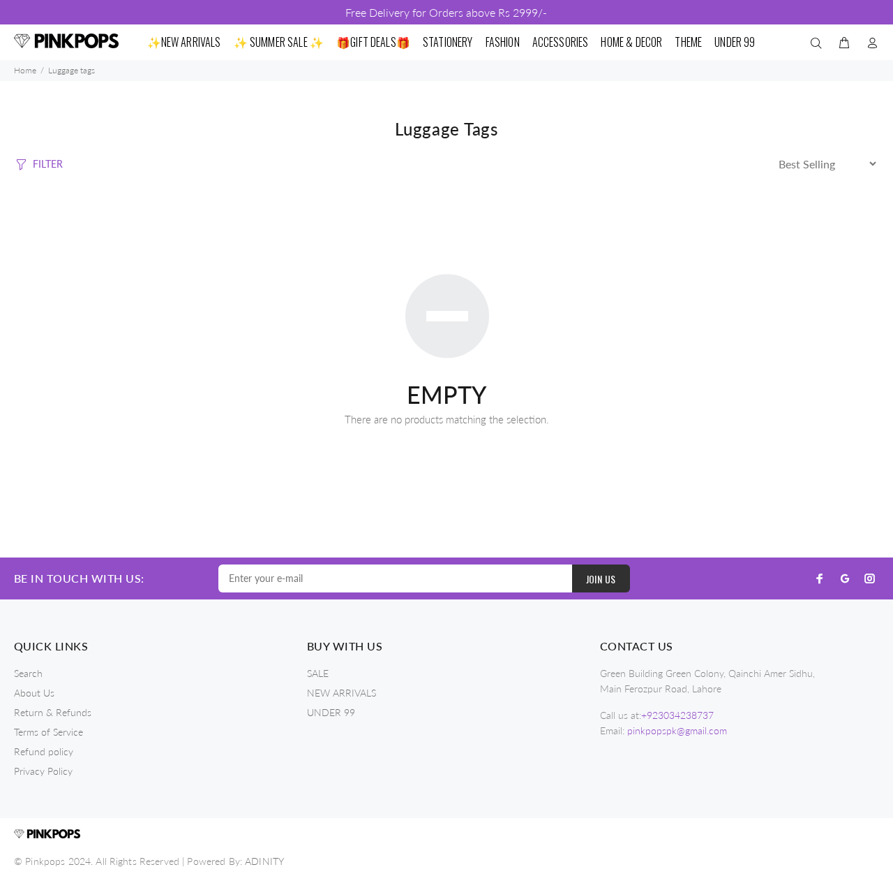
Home (25, 70)
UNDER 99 (331, 712)
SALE (318, 673)
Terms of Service (48, 732)
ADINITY (264, 861)
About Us (34, 693)
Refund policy (43, 751)
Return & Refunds (52, 712)
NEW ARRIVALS (341, 693)
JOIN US (601, 578)
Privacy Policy (43, 771)
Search (28, 673)
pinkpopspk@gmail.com (677, 730)
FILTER (48, 164)
